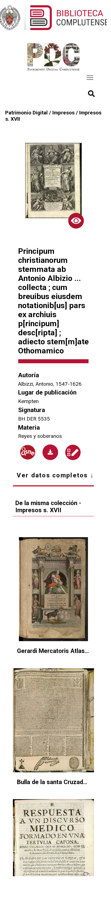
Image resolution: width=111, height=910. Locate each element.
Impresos (63, 112)
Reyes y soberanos (40, 436)
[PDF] (50, 452)
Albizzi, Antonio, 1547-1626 (50, 384)
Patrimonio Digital (26, 112)
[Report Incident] (72, 452)
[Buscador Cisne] (27, 452)
